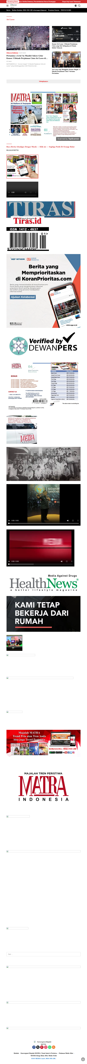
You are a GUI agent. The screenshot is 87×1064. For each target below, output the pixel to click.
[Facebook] (34, 1047)
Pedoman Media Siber (66, 1053)
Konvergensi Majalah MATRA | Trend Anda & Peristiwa (39, 1053)
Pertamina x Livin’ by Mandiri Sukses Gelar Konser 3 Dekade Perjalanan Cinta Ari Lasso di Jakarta (26, 58)
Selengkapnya (43, 81)
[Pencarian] (79, 5)
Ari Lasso (9, 61)
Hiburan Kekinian (12, 53)
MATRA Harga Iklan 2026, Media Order (44, 1055)
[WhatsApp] (49, 1047)
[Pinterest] (42, 1047)
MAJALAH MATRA (12, 150)
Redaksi (16, 1053)
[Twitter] (38, 1047)
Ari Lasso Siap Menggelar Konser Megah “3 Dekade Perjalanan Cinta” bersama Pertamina (66, 71)
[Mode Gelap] (76, 5)
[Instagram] (45, 1047)
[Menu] (7, 5)
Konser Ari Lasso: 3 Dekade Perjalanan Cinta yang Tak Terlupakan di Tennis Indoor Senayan (64, 46)
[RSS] (53, 1047)
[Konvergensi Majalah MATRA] (13, 5)
